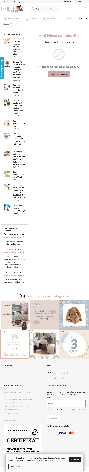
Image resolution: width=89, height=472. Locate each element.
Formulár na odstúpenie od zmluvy (18, 406)
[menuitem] (12, 18)
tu (52, 460)
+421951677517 (60, 378)
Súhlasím (75, 459)
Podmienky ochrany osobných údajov (19, 399)
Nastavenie (15, 466)
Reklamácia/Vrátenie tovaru (15, 403)
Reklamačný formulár (12, 410)
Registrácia (79, 2)
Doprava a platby (11, 413)
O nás (6, 417)
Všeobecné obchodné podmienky (15, 2)
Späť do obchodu (59, 74)
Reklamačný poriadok (12, 396)
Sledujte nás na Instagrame (48, 296)
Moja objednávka (10, 420)
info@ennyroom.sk (60, 373)
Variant (53, 418)
